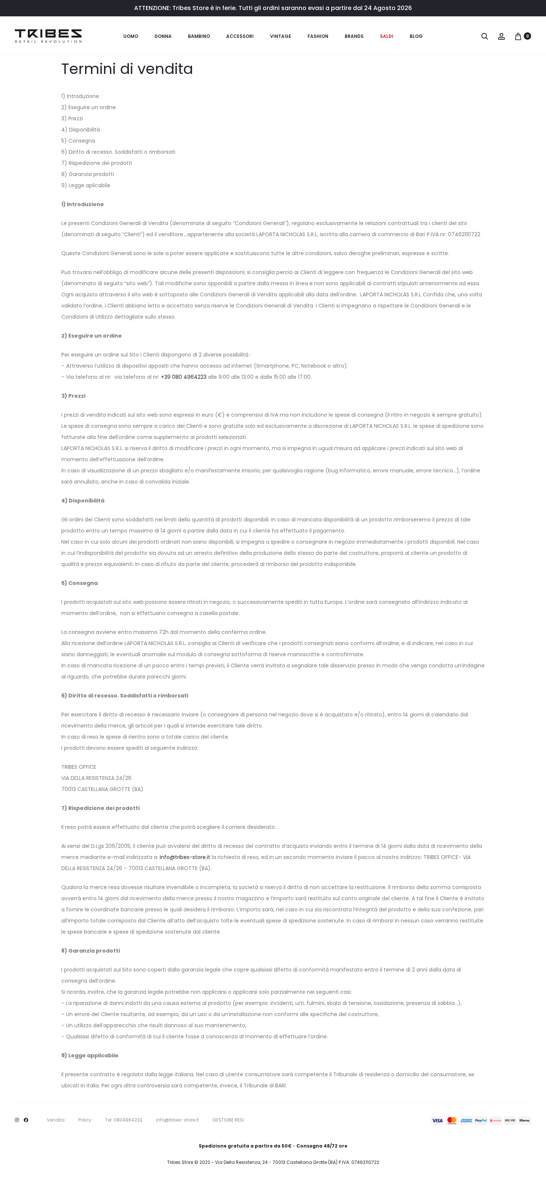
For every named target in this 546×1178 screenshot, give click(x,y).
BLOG (416, 36)
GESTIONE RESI (228, 1120)
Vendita (56, 1120)
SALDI (386, 36)
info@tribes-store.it (185, 857)
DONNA (163, 36)
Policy (84, 1120)
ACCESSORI (240, 36)
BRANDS (354, 36)
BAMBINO (199, 36)
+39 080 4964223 (184, 377)
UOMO (130, 36)
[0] (518, 36)
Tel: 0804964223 (123, 1120)
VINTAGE (280, 36)
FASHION (318, 36)
